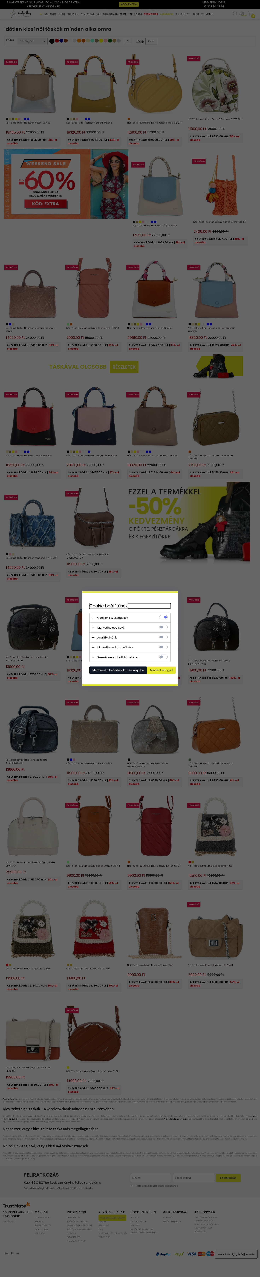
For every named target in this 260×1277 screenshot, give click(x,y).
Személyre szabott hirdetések (118, 657)
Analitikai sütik (107, 637)
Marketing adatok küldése (115, 647)
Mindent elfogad (161, 670)
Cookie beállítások (108, 605)
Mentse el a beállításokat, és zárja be (118, 670)
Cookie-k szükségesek (112, 618)
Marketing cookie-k (111, 628)
